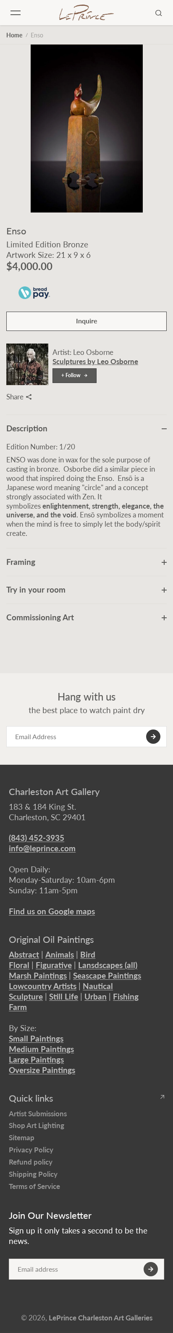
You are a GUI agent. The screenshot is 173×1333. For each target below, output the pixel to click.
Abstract (24, 954)
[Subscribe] (153, 736)
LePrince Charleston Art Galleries (100, 1317)
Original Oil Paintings (51, 939)
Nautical (98, 986)
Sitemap (21, 1137)
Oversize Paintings (42, 1070)
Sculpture (26, 996)
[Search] (159, 13)
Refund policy (30, 1161)
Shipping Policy (33, 1174)
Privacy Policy (31, 1149)
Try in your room (36, 589)
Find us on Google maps (52, 911)
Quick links (31, 1098)
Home (14, 35)
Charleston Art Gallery (54, 791)
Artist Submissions (38, 1113)
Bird (87, 954)
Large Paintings (36, 1059)
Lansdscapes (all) (107, 965)
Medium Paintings (41, 1049)
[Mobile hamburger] (15, 12)
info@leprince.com (42, 848)
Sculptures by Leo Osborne (95, 361)
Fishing (126, 996)
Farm (18, 1007)
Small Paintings (36, 1038)
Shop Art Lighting (36, 1125)
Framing (20, 562)
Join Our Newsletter (50, 1215)
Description (26, 428)
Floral (19, 965)
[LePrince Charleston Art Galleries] (86, 12)
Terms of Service (34, 1186)
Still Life (63, 996)
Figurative (54, 965)
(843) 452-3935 (36, 837)
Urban (95, 996)
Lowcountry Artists (42, 986)
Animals (59, 954)
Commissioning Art (40, 617)
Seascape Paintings (107, 975)
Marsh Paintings (38, 975)
